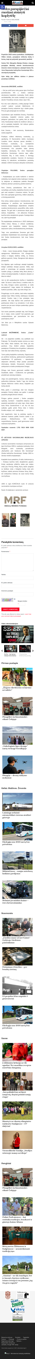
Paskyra (3, 1339)
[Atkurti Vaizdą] (15, 599)
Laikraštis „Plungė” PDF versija (9, 1344)
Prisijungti (11, 1339)
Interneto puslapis (7, 591)
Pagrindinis (26, 1337)
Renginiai (6, 1163)
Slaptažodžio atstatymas (8, 1343)
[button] (2, 7)
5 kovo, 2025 (7, 21)
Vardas (3, 574)
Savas (4, 1038)
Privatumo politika (22, 1339)
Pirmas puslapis (9, 663)
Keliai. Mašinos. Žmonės (13, 788)
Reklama (19, 1341)
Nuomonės (7, 913)
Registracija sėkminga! (7, 1341)
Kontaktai (17, 1337)
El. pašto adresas (6, 583)
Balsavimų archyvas (6, 1337)
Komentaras (5, 551)
